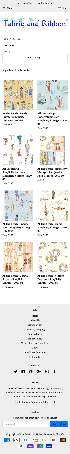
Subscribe (59, 424)
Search (35, 315)
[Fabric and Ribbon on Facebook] (23, 372)
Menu (9, 8)
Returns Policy (35, 334)
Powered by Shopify (54, 434)
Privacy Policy (35, 338)
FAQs (35, 347)
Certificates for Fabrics (35, 352)
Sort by (6, 51)
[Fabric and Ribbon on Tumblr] (54, 372)
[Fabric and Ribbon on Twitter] (15, 372)
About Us (35, 320)
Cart (65, 8)
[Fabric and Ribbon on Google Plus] (38, 372)
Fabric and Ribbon (34, 434)
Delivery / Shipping (35, 329)
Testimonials (35, 357)
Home (5, 38)
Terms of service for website (35, 343)
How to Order (35, 324)
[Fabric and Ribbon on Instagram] (47, 372)
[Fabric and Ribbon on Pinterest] (31, 372)
